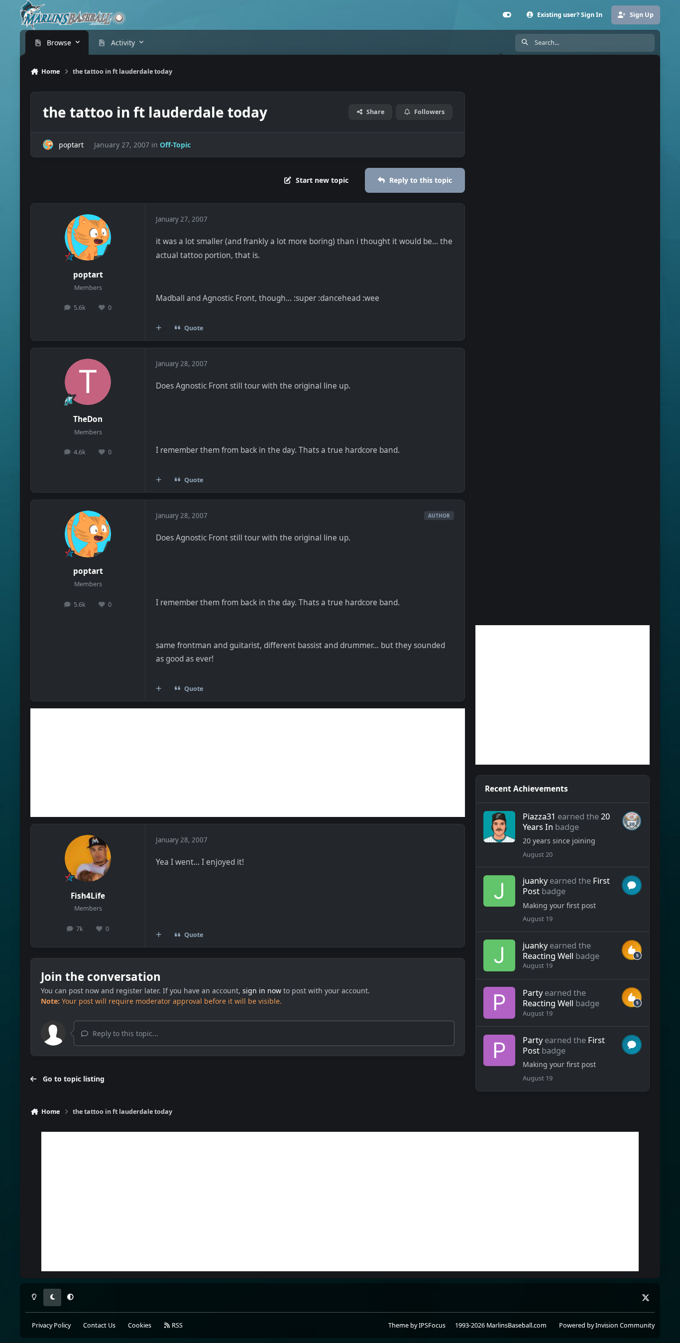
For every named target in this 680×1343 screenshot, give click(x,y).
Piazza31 (539, 816)
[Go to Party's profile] (499, 1002)
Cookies (139, 1325)
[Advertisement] (247, 762)
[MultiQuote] (158, 328)
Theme (398, 1325)
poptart (71, 144)
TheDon (88, 419)
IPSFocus (432, 1325)
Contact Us (99, 1325)
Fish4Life (88, 896)
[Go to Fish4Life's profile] (88, 858)
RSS (176, 1325)
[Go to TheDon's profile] (88, 382)
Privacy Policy (51, 1325)
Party (533, 992)
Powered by (607, 1325)
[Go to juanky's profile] (499, 891)
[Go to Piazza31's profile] (499, 826)
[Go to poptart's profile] (48, 144)
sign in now (261, 990)
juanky (535, 880)
